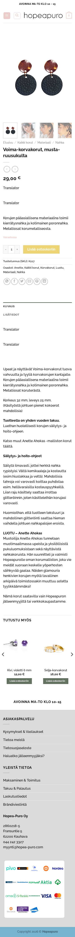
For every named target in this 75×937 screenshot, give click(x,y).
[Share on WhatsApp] (7, 281)
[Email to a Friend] (29, 281)
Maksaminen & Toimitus (21, 780)
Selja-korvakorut (55, 670)
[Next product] (7, 169)
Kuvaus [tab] (9, 306)
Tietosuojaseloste (17, 748)
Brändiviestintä (15, 805)
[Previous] (10, 75)
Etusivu (8, 142)
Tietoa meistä (14, 740)
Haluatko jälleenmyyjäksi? (24, 756)
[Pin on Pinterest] (37, 281)
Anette (18, 267)
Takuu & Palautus (17, 788)
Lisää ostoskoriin (41, 249)
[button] (7, 15)
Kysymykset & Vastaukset (23, 732)
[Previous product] (15, 169)
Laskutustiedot (15, 796)
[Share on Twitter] (22, 281)
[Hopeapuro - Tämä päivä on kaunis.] (43, 15)
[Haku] (17, 15)
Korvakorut (47, 267)
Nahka (59, 142)
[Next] (65, 75)
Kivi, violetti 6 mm (19, 670)
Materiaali (44, 142)
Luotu (60, 267)
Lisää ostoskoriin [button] (19, 681)
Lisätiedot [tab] (11, 314)
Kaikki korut (25, 142)
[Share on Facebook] (14, 281)
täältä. (8, 446)
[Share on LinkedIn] (44, 281)
